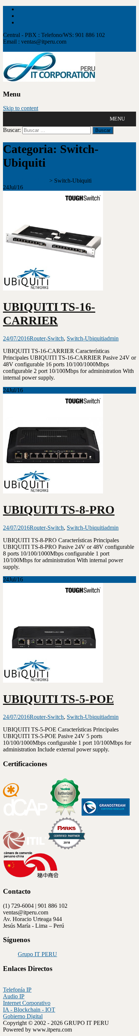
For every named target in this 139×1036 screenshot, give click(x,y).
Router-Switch (47, 338)
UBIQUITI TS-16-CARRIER (49, 313)
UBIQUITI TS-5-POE (58, 699)
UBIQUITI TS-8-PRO (59, 509)
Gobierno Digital (23, 1016)
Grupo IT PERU (37, 954)
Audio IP (13, 996)
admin (111, 338)
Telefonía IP (17, 989)
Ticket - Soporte (21, 48)
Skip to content (20, 108)
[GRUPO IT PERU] (49, 80)
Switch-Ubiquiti (85, 338)
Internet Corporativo (26, 1003)
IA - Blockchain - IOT (29, 1009)
